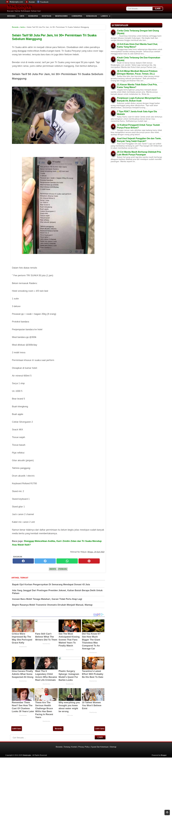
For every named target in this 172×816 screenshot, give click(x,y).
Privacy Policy (84, 747)
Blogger (164, 755)
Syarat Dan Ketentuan (99, 747)
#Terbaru (62, 569)
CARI (157, 8)
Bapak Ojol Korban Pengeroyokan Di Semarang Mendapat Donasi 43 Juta (51, 584)
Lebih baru (16, 729)
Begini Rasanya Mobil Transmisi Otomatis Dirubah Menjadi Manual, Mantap (52, 605)
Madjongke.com (16, 2)
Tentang (67, 747)
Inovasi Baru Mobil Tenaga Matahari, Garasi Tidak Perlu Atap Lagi (47, 599)
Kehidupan (33, 16)
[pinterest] (89, 561)
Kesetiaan (46, 16)
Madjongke (19, 7)
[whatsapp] (67, 561)
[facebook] (23, 561)
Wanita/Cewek (61, 16)
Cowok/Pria (77, 16)
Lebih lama (99, 729)
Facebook (44, 2)
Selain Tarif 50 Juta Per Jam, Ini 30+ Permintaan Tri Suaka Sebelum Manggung (54, 37)
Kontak (32, 2)
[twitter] (45, 561)
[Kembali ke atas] (167, 813)
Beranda (11, 16)
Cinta (21, 16)
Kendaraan (91, 16)
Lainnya (104, 16)
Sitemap (113, 747)
